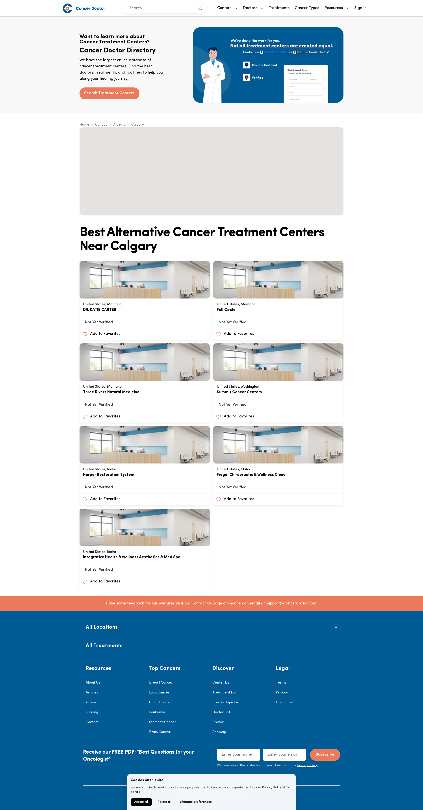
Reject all (164, 802)
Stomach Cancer (162, 722)
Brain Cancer (160, 732)
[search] (200, 8)
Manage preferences (196, 802)
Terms (281, 682)
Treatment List (224, 692)
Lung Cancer (159, 692)
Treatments (279, 8)
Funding (92, 712)
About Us (93, 682)
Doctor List (221, 712)
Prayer (218, 722)
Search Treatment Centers (109, 93)
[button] (211, 627)
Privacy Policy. (307, 765)
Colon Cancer (160, 702)
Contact (92, 722)
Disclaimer (284, 702)
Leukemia (157, 712)
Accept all (141, 802)
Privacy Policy (272, 787)
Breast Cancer (161, 682)
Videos (91, 702)
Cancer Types (307, 8)
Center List (221, 682)
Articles (92, 692)
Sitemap (219, 732)
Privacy (282, 692)
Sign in (360, 8)
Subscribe (325, 755)
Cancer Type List (226, 702)
